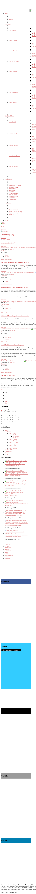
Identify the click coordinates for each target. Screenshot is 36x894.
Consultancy (4, 275)
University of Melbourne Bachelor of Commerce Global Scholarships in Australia (16, 474)
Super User (12, 249)
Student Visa (8, 308)
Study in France (12, 445)
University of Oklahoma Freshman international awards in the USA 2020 (16, 494)
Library (6, 553)
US (5, 310)
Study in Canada (13, 439)
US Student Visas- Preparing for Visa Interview (15, 316)
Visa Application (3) (8, 243)
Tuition (6, 281)
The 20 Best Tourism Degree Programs (12, 345)
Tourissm (7, 339)
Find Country (8, 431)
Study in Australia (13, 440)
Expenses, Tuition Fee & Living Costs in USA (14, 287)
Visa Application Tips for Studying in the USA (15, 262)
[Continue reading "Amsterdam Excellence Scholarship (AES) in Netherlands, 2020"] (16, 482)
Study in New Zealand (14, 442)
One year (7, 369)
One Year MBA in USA (8, 375)
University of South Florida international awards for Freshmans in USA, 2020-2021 (16, 524)
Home (6, 430)
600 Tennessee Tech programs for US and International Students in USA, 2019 (15, 514)
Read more (3, 229)
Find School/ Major (9, 450)
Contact (6, 454)
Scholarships (8, 550)
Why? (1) (4, 226)
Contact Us (7, 544)
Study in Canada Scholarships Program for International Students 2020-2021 (15, 464)
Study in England (13, 443)
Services (7, 546)
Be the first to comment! (6, 259)
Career (6, 556)
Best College (8, 337)
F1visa (6, 255)
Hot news (7, 549)
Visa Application (5, 251)
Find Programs (8, 451)
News (6, 552)
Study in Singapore (13, 447)
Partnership (7, 558)
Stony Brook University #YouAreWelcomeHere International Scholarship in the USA (16, 535)
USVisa (6, 256)
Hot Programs (8, 547)
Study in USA (8, 280)
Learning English (9, 555)
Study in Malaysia (13, 448)
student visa (25, 265)
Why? (14, 434)
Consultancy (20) (7, 235)
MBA (6, 368)
